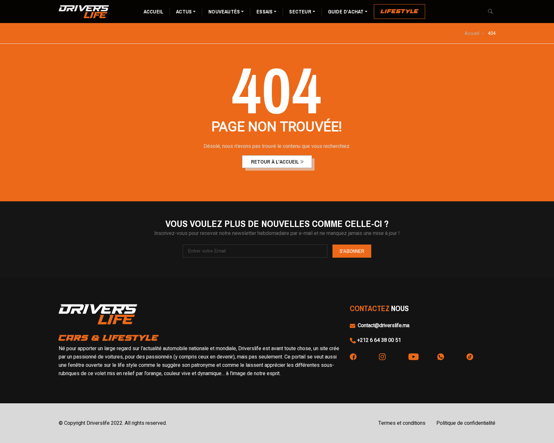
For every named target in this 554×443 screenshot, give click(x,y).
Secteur (300, 11)
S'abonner (352, 250)
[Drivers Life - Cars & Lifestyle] (84, 11)
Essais (264, 11)
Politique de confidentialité (465, 423)
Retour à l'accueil (275, 161)
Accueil (153, 11)
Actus (184, 11)
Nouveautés (224, 11)
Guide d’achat (346, 11)
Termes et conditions (401, 423)
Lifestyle (399, 11)
